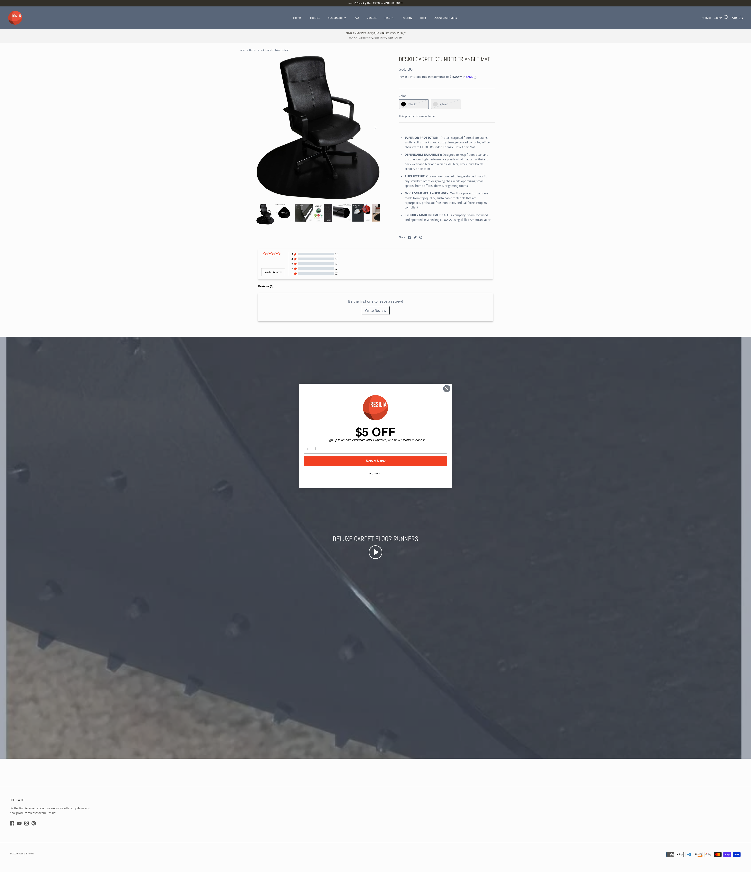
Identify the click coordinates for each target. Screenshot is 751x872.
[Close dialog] (446, 388)
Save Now (375, 461)
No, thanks (375, 473)
